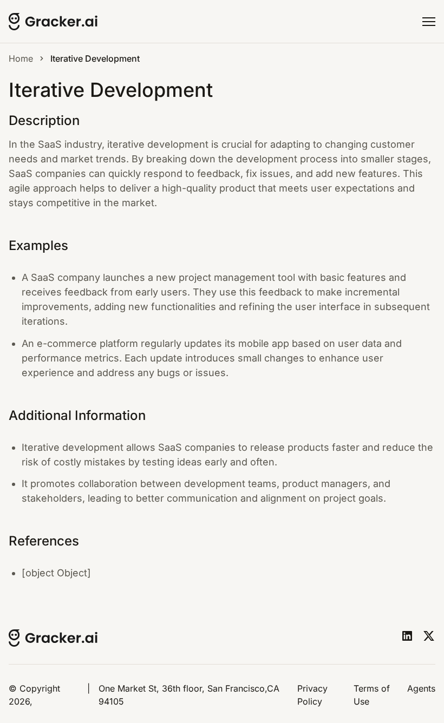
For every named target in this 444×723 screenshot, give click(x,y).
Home (21, 58)
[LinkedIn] (407, 635)
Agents (421, 688)
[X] (428, 635)
